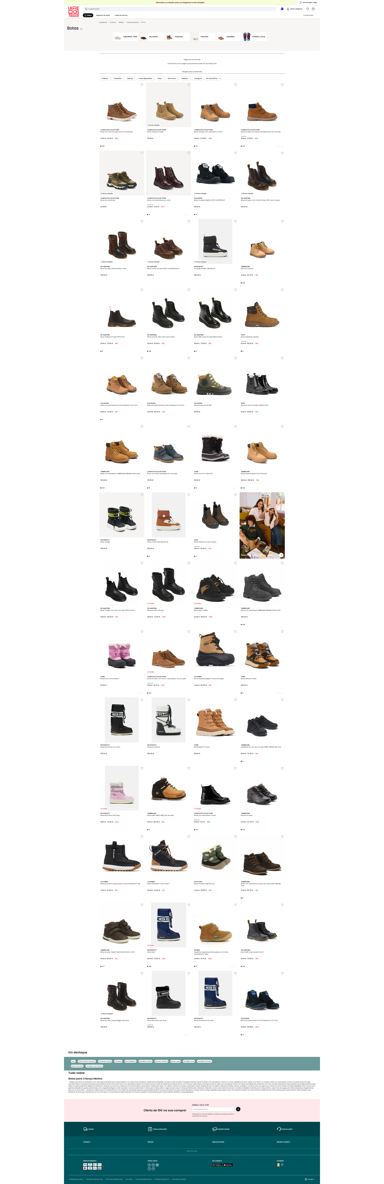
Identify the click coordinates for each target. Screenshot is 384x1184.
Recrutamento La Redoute (179, 1179)
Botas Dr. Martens (161, 1061)
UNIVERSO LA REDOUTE (283, 1142)
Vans (73, 1061)
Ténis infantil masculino (87, 1061)
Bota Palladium (130, 1061)
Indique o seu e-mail (200, 1105)
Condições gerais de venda (76, 1179)
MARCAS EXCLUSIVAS (218, 1142)
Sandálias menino (145, 1061)
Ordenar (105, 78)
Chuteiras (118, 1061)
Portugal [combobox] (310, 1179)
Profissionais (308, 15)
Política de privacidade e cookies (114, 1179)
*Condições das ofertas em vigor (94, 1179)
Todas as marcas (121, 15)
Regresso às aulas (103, 15)
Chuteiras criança (105, 1061)
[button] (313, 8)
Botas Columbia (77, 1066)
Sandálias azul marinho (94, 1066)
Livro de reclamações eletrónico (143, 1179)
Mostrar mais (192, 1151)
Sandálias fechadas (204, 1061)
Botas (144, 22)
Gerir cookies (129, 1179)
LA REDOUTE (86, 1142)
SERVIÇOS (150, 1142)
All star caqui (175, 1061)
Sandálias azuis (189, 1061)
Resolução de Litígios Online (162, 1179)
